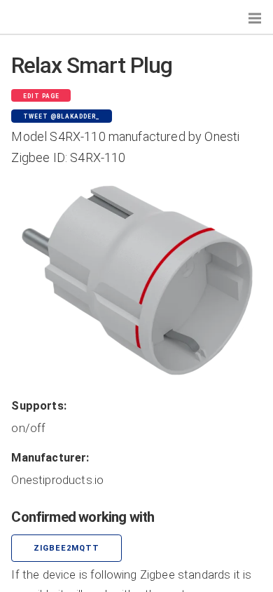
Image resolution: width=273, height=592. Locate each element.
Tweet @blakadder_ (61, 116)
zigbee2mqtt (66, 548)
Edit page (41, 96)
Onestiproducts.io (57, 480)
